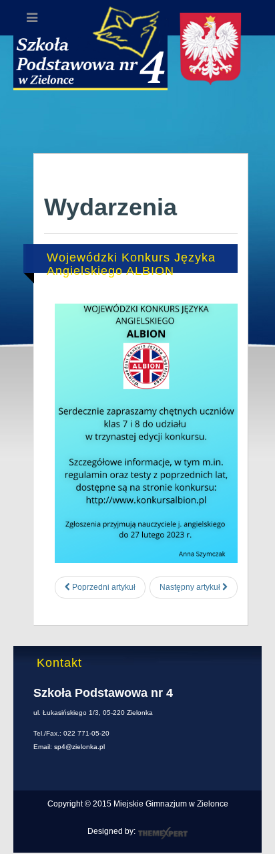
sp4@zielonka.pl (79, 746)
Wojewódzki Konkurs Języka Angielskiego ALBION (131, 264)
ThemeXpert (163, 833)
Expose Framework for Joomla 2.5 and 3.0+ (137, 61)
